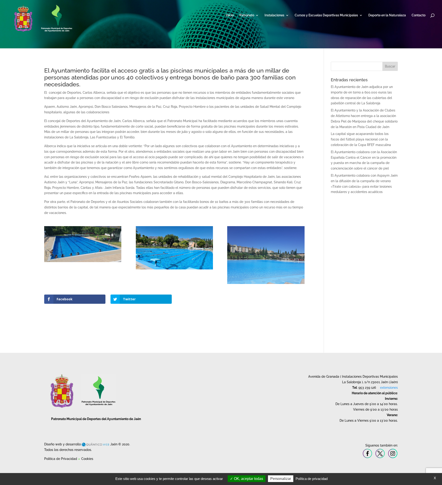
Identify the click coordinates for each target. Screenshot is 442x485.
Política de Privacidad (60, 459)
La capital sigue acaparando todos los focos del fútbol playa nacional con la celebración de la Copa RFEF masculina (361, 139)
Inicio (230, 15)
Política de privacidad (312, 479)
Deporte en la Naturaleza (387, 15)
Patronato (246, 15)
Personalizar (280, 479)
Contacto (418, 15)
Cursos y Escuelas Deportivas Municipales (326, 15)
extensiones (389, 387)
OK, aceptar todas (248, 479)
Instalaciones (274, 15)
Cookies (87, 459)
